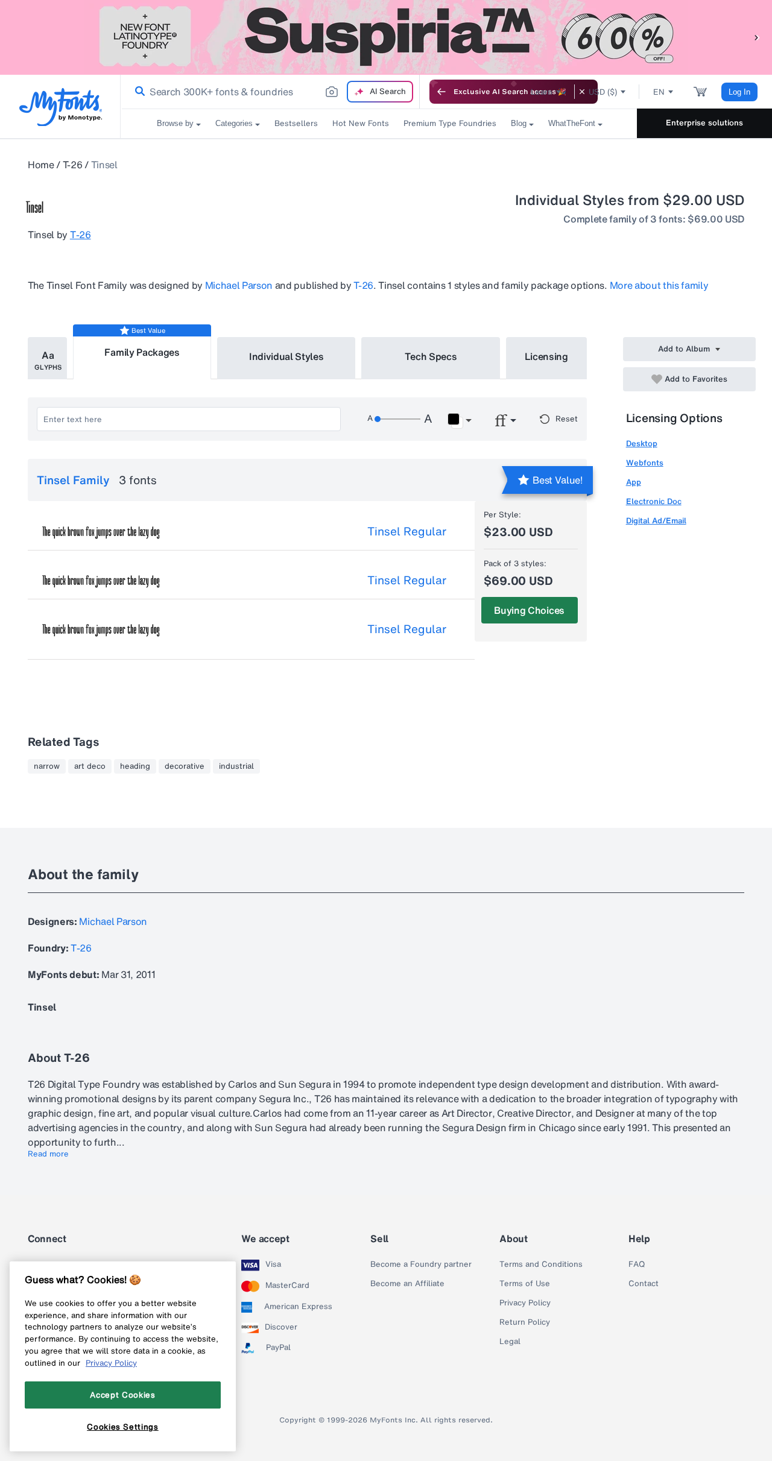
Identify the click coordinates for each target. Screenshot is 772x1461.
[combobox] (270, 92)
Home (41, 164)
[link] (137, 92)
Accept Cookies (122, 1395)
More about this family (659, 285)
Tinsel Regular (406, 531)
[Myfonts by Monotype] (60, 107)
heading (135, 766)
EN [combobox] (659, 92)
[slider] (397, 419)
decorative (184, 766)
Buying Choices (529, 610)
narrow (47, 766)
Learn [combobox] (541, 92)
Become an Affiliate (407, 1284)
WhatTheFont (571, 123)
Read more (48, 1154)
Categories (234, 123)
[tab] (47, 358)
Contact (643, 1284)
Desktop (641, 443)
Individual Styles (286, 356)
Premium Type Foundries (449, 123)
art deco (90, 766)
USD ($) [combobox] (603, 92)
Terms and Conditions (541, 1264)
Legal (509, 1341)
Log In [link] (739, 91)
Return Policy (524, 1322)
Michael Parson (239, 285)
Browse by (175, 123)
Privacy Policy (525, 1303)
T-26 (73, 164)
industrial (236, 766)
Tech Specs (431, 356)
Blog (519, 123)
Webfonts (644, 463)
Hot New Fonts (360, 123)
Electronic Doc (654, 501)
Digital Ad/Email (656, 520)
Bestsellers (296, 123)
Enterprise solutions (704, 122)
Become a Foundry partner (421, 1264)
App (633, 482)
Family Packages (141, 352)
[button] (757, 37)
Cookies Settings (123, 1427)
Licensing (546, 356)
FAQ (636, 1264)
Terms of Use (524, 1284)
